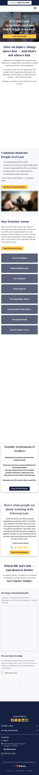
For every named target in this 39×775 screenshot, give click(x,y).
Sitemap (30, 771)
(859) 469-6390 (11, 673)
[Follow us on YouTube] (26, 720)
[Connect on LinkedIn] (23, 720)
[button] (20, 3)
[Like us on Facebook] (12, 720)
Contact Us (10, 771)
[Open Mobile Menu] (35, 8)
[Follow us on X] (15, 720)
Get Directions (10, 749)
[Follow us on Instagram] (19, 720)
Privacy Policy (20, 771)
